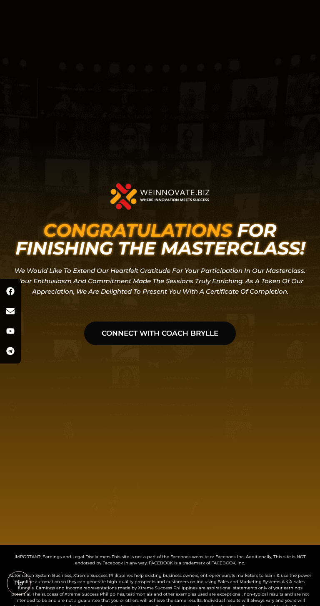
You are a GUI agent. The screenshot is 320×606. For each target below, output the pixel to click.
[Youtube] (10, 331)
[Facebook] (10, 291)
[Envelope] (10, 311)
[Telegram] (10, 351)
